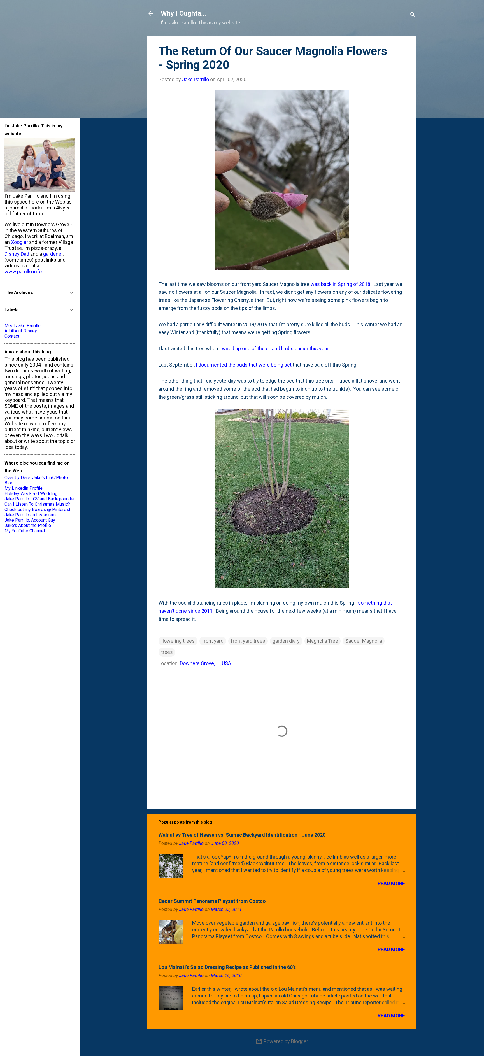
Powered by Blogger (285, 1041)
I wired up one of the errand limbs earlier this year (273, 348)
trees (167, 652)
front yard (213, 641)
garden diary (286, 641)
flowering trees (178, 641)
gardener (53, 254)
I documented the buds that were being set (244, 365)
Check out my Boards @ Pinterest (37, 509)
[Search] (412, 15)
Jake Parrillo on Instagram (30, 514)
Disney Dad (16, 254)
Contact (11, 336)
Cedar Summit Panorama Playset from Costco (212, 901)
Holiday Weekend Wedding (30, 493)
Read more (391, 883)
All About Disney (20, 331)
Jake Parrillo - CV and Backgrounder (39, 499)
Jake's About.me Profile (27, 525)
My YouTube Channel (24, 530)
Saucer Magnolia (363, 641)
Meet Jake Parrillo (22, 325)
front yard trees (248, 641)
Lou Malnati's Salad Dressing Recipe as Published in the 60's (227, 967)
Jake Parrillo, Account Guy (29, 520)
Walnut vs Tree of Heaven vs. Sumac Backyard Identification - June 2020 (242, 835)
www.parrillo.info (23, 271)
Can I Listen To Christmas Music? (37, 504)
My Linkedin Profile (23, 488)
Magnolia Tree (322, 641)
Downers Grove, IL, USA (205, 663)
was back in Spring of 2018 (340, 284)
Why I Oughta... (183, 13)
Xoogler (19, 242)
